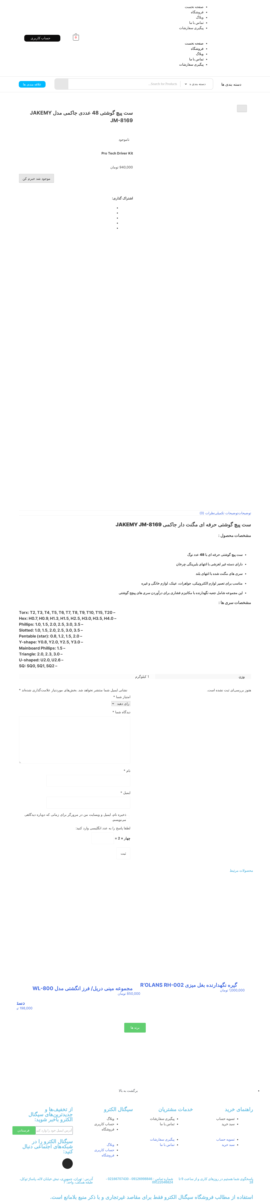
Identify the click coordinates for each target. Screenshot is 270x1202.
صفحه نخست (194, 7)
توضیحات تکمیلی (226, 513)
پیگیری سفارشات (191, 28)
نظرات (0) (207, 513)
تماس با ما (196, 22)
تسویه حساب (225, 1119)
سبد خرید (228, 1124)
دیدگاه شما (121, 712)
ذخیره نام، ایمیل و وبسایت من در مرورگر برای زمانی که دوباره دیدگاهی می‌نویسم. (75, 817)
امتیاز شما (121, 697)
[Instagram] (67, 1163)
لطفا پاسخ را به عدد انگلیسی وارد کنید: (103, 828)
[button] (154, 38)
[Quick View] (241, 994)
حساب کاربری (104, 1124)
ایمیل (125, 793)
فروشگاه (197, 12)
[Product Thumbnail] (242, 108)
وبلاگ (200, 17)
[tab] (244, 513)
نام (127, 771)
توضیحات (244, 513)
